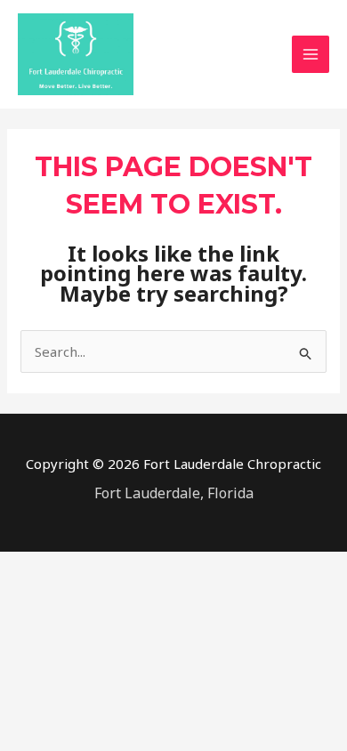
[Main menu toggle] (311, 55)
